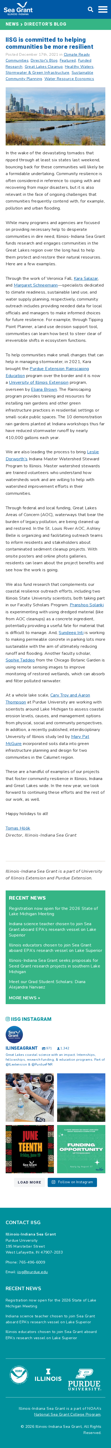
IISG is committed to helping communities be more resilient (49, 43)
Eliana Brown (44, 389)
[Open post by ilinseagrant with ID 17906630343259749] (81, 1097)
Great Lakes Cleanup (44, 66)
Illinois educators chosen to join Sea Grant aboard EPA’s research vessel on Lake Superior (55, 948)
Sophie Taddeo (20, 660)
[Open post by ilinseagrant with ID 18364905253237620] (30, 1097)
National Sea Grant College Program (67, 1414)
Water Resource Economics (69, 78)
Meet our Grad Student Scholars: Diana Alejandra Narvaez (47, 984)
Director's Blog (45, 24)
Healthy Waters (79, 66)
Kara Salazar (86, 278)
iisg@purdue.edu (32, 1272)
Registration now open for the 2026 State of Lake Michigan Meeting (53, 911)
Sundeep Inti (71, 633)
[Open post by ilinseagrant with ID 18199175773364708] (30, 1149)
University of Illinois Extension (38, 382)
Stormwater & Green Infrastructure (38, 72)
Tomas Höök (18, 828)
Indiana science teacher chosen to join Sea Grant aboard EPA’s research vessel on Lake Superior (52, 929)
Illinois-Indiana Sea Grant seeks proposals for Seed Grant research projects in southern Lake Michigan (54, 966)
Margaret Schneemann (36, 285)
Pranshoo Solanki (87, 605)
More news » (24, 998)
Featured (68, 60)
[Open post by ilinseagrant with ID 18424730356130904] (81, 1149)
